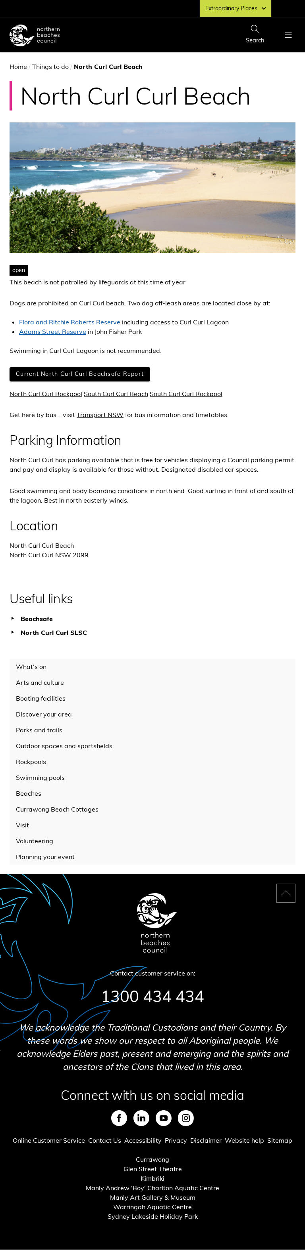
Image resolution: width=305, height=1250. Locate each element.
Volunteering (34, 841)
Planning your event (45, 857)
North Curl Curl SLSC (54, 632)
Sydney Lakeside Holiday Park (153, 1216)
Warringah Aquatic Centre (152, 1207)
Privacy (176, 1140)
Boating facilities (41, 698)
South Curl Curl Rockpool (186, 394)
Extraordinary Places (231, 8)
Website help (244, 1140)
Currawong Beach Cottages (57, 809)
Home (18, 67)
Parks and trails (39, 730)
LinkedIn (141, 1118)
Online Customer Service (49, 1140)
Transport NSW (100, 415)
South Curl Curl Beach (116, 394)
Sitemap (279, 1140)
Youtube (164, 1118)
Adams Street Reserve (52, 331)
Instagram (186, 1118)
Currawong (152, 1159)
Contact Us (104, 1140)
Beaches (28, 793)
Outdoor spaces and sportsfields (64, 746)
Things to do (50, 67)
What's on (31, 667)
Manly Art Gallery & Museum (152, 1197)
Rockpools (31, 762)
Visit (22, 825)
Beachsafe (37, 619)
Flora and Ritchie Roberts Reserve (69, 322)
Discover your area (44, 714)
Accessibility (143, 1140)
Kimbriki (152, 1178)
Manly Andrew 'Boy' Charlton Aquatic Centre (152, 1188)
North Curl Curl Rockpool (46, 394)
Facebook (119, 1118)
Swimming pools (40, 777)
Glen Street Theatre (153, 1169)
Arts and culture (40, 682)
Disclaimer (206, 1140)
